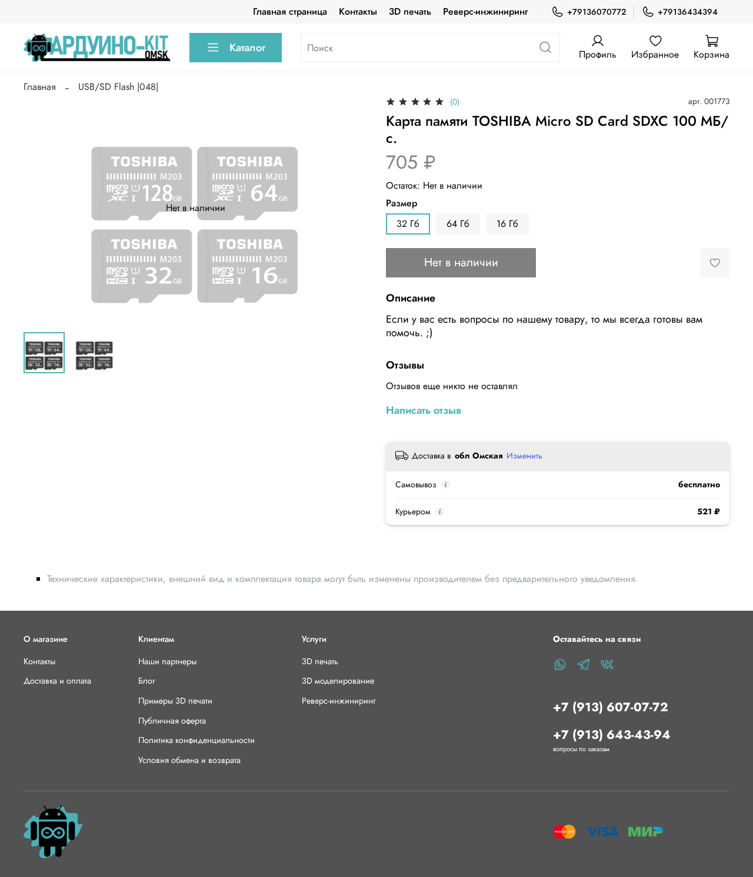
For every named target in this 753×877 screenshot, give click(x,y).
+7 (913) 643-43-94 (612, 735)
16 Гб (507, 223)
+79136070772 (596, 12)
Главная (40, 86)
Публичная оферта (172, 721)
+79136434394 (688, 12)
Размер (401, 203)
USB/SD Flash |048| (118, 86)
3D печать (410, 11)
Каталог (247, 47)
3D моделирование (338, 681)
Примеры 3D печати (175, 701)
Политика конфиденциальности (196, 740)
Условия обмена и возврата (189, 760)
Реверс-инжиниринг (485, 11)
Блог (146, 681)
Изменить (524, 455)
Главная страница (290, 11)
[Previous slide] (42, 208)
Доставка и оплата (57, 681)
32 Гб (408, 223)
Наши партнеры (167, 661)
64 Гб (458, 223)
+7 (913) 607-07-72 (610, 707)
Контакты (358, 11)
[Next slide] (348, 208)
